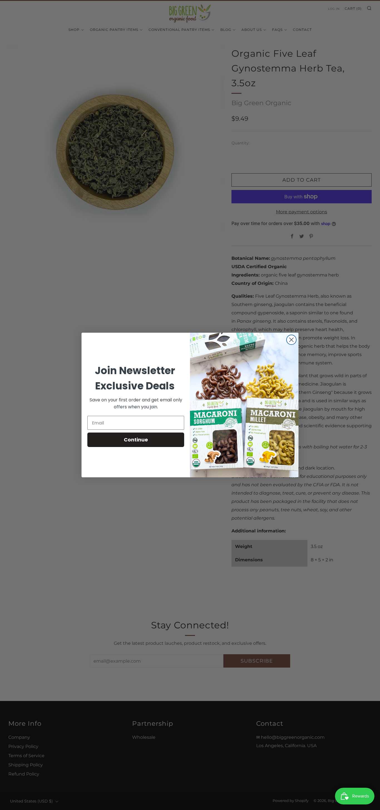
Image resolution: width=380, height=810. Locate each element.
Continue (136, 439)
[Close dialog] (291, 340)
